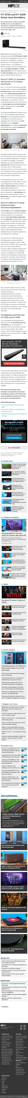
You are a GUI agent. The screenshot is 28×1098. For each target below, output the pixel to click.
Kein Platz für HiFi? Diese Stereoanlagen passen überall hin (13, 674)
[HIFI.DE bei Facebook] (26, 1)
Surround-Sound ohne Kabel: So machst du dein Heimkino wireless (13, 723)
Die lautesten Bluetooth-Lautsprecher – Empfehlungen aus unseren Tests (13, 678)
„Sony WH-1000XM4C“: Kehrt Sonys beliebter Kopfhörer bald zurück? (14, 995)
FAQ (17, 1066)
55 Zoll (3, 1037)
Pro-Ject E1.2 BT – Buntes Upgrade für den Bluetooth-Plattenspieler (13, 984)
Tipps (3, 1091)
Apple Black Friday (6, 1064)
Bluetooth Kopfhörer (6, 1042)
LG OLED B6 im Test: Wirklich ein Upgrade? (11, 968)
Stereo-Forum (19, 1067)
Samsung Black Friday (7, 1060)
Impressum (25, 1097)
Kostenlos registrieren (21, 1062)
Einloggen (18, 1064)
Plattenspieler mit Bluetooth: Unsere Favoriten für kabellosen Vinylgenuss (12, 683)
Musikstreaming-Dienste (21, 1059)
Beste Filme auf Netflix (21, 1037)
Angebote (4, 1092)
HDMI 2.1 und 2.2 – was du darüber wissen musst (14, 732)
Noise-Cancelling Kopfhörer (6, 1046)
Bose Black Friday (6, 1057)
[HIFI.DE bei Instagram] (22, 1)
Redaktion (4, 1078)
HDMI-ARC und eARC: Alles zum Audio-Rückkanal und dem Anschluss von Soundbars (13, 708)
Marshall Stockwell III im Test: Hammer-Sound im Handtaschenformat (13, 974)
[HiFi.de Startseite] (14, 5)
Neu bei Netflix (19, 1039)
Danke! (3, 1081)
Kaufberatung (5, 1087)
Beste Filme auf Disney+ (19, 1053)
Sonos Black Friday (6, 1055)
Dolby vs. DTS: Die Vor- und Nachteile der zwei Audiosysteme (14, 719)
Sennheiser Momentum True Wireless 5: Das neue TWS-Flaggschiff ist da (14, 987)
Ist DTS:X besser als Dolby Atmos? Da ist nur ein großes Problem (13, 714)
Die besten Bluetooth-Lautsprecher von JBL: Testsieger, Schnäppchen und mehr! (13, 697)
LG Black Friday (5, 1062)
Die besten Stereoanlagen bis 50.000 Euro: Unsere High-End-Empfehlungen (13, 688)
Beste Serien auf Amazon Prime (20, 1041)
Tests (3, 1084)
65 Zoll (7, 1037)
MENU (3, 1)
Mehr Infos (12, 455)
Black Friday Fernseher (7, 1051)
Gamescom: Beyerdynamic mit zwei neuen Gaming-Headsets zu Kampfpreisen (13, 991)
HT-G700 (5, 87)
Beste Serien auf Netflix (21, 1036)
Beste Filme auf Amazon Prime (19, 1045)
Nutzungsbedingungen (19, 1096)
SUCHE (9, 1)
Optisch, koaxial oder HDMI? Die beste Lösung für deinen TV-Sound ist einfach (13, 728)
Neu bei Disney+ (20, 1055)
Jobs (3, 1082)
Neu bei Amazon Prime (21, 1047)
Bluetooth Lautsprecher (7, 1049)
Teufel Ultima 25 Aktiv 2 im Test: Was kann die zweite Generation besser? (14, 971)
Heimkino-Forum (20, 1071)
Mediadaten (3, 1096)
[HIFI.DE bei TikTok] (24, 1)
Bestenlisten (5, 1086)
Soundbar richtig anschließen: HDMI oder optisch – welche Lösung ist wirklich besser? (13, 738)
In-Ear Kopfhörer (6, 1044)
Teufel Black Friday (6, 1059)
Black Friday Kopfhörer (7, 1052)
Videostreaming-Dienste (21, 1057)
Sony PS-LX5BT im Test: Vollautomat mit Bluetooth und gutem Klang (14, 965)
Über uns (4, 1079)
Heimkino (10, 10)
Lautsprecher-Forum (21, 1072)
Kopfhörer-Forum (20, 1074)
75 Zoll (11, 1037)
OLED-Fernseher (6, 1039)
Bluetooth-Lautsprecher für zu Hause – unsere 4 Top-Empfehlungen (13, 692)
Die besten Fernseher (7, 1036)
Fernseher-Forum (20, 1069)
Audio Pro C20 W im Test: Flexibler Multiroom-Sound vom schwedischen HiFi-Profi (13, 961)
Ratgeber (4, 1089)
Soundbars (16, 10)
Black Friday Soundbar (7, 1054)
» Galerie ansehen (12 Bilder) (14, 363)
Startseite (4, 10)
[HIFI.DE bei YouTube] (20, 1)
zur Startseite (15, 448)
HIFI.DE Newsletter (6, 421)
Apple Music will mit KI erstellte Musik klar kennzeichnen (11, 998)
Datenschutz (10, 1096)
